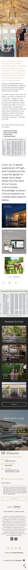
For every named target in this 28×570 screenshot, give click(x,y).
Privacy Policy (11, 493)
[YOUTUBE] (19, 548)
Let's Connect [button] (14, 441)
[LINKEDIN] (16, 548)
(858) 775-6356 (8, 465)
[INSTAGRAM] (12, 548)
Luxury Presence (17, 552)
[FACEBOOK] (8, 548)
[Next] (25, 304)
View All (14, 404)
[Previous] (3, 304)
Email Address (5, 482)
